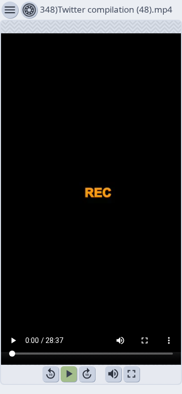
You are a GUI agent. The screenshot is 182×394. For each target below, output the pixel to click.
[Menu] (29, 10)
